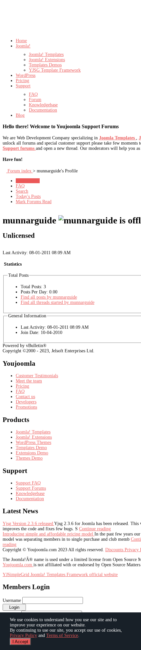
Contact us (25, 396)
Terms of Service (62, 635)
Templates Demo (31, 447)
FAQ (20, 186)
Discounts (115, 549)
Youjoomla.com (18, 564)
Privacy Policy (23, 635)
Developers (26, 401)
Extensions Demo (32, 452)
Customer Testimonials (37, 375)
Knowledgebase (30, 493)
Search (22, 191)
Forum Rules (28, 180)
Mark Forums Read (33, 201)
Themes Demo (29, 458)
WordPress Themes (33, 442)
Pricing (22, 386)
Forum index (19, 170)
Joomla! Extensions (34, 437)
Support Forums (31, 488)
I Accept (20, 641)
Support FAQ (28, 483)
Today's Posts (28, 196)
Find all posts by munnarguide (49, 297)
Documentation (30, 498)
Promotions (26, 407)
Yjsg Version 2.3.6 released (28, 523)
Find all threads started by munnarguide (57, 302)
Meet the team (29, 380)
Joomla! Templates (33, 432)
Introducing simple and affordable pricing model (48, 534)
